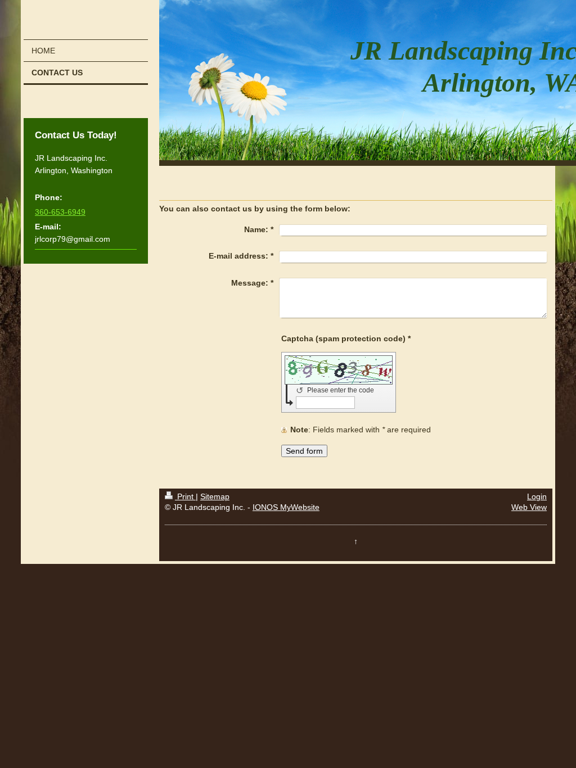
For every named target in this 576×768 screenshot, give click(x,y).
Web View (529, 507)
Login (537, 496)
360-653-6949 (60, 211)
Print (185, 496)
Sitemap (215, 496)
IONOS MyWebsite (286, 507)
